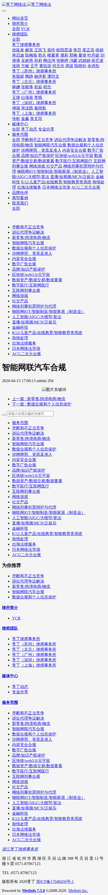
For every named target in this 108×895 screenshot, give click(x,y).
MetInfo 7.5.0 (33, 890)
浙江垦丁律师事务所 (20, 849)
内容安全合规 (24, 259)
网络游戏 (20, 296)
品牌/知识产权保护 (28, 269)
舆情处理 (20, 338)
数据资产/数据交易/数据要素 (37, 280)
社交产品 (20, 301)
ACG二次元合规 (26, 354)
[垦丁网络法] (54, 4)
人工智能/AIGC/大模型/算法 (36, 317)
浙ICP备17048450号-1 (55, 881)
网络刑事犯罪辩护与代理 (34, 306)
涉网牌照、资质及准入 (32, 253)
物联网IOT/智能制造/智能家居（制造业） (48, 311)
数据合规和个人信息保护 (34, 248)
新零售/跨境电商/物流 (31, 237)
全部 (16, 29)
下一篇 (41, 404)
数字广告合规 (24, 264)
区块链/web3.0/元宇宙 (31, 274)
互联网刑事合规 (26, 290)
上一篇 (38, 399)
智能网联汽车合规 (28, 243)
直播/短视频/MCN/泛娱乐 (34, 322)
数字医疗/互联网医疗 (30, 285)
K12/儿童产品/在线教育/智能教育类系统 (47, 333)
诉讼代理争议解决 (28, 232)
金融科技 (20, 327)
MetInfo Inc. (78, 890)
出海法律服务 (24, 343)
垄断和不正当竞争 (28, 227)
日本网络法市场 (26, 348)
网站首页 (20, 18)
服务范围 (20, 423)
